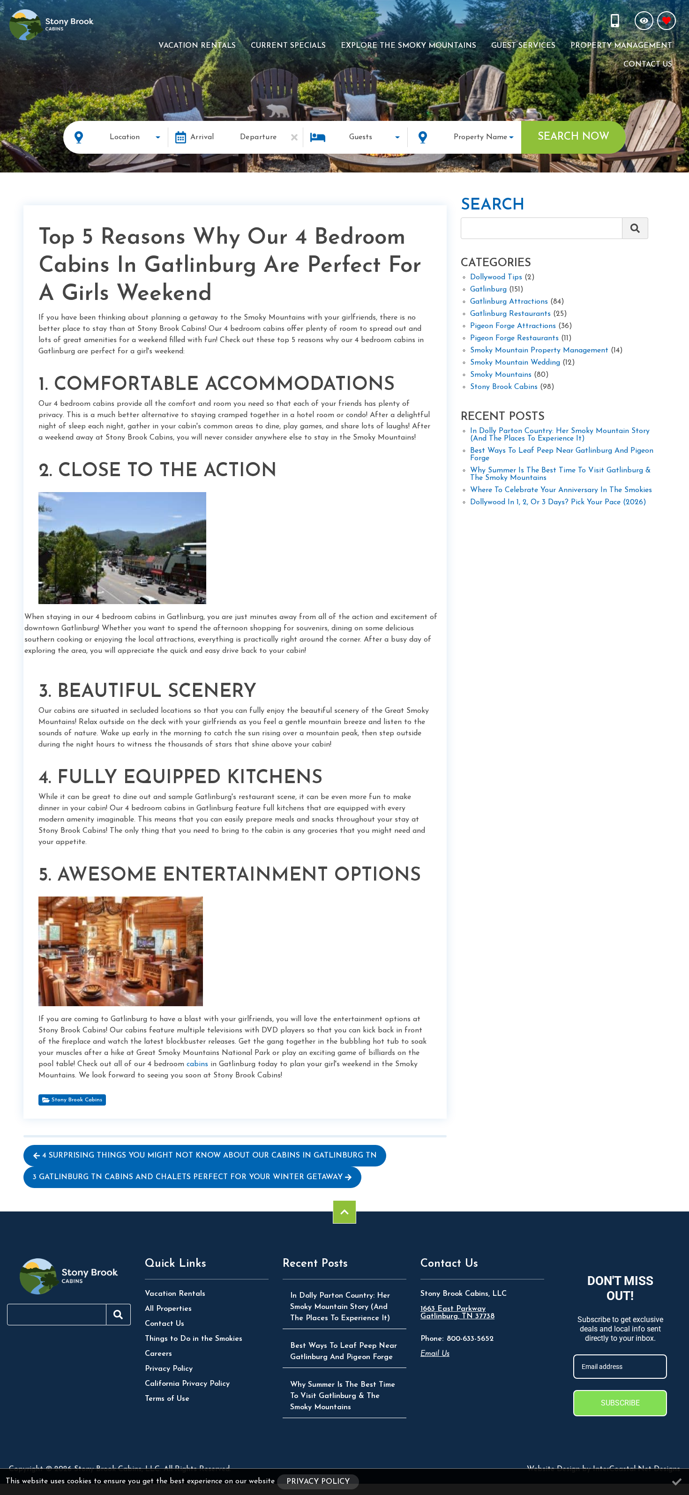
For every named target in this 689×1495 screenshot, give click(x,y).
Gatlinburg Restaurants (510, 314)
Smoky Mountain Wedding (515, 362)
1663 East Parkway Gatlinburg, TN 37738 (457, 1312)
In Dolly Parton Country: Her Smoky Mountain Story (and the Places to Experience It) (560, 434)
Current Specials (288, 46)
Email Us (434, 1354)
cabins (197, 1064)
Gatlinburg (488, 289)
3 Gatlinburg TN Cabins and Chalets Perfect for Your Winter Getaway (188, 1177)
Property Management (621, 46)
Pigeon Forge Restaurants (514, 338)
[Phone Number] (616, 20)
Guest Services (523, 46)
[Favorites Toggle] (666, 20)
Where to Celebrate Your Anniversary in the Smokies (561, 490)
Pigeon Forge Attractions (513, 326)
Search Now (573, 137)
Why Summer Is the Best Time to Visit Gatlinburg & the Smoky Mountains (560, 474)
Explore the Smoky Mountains (408, 46)
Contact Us (647, 64)
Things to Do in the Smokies (193, 1339)
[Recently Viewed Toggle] (644, 20)
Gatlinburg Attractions (509, 302)
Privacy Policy (169, 1369)
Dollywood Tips (496, 277)
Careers (158, 1354)
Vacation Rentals (197, 46)
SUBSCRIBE (620, 1402)
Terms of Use (167, 1399)
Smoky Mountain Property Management (539, 350)
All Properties (168, 1309)
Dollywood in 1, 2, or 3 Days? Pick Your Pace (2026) (558, 502)
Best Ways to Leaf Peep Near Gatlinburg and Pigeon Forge (561, 454)
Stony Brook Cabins (77, 1100)
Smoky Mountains (501, 375)
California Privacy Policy (187, 1384)
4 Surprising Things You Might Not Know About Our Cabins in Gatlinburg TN (209, 1155)
